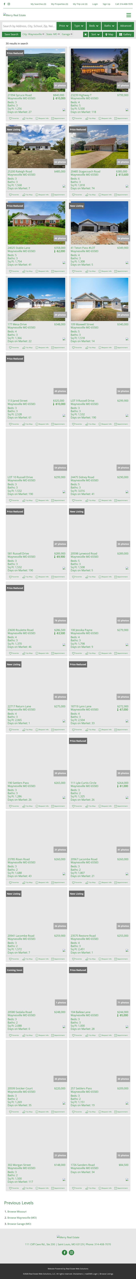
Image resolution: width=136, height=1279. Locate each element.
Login (95, 3)
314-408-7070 (126, 3)
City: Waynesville (32, 34)
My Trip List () (80, 3)
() (38, 3)
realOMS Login (91, 1274)
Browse (17, 1211)
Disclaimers (78, 1274)
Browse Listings (106, 1274)
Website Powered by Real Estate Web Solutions (68, 1268)
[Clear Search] (85, 34)
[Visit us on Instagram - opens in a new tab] (9, 4)
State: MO (51, 34)
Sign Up (106, 3)
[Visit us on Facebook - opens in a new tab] (4, 4)
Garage (66, 34)
